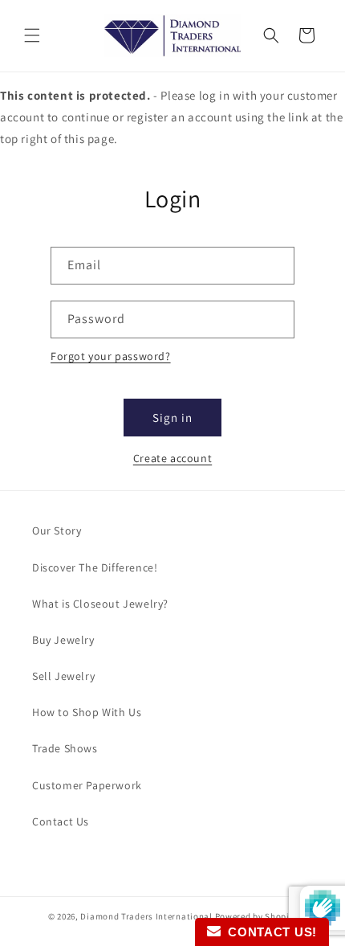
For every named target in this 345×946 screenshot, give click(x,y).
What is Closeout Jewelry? (100, 603)
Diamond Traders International (146, 916)
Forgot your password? (111, 356)
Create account (172, 458)
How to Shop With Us (86, 712)
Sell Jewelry (63, 676)
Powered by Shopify (256, 916)
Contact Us (60, 821)
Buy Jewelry (63, 640)
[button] (32, 35)
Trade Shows (65, 748)
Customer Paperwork (87, 785)
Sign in (172, 417)
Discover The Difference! (94, 567)
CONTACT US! (269, 932)
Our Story (56, 530)
